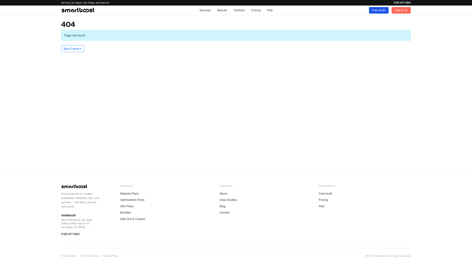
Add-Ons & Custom (132, 219)
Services (205, 10)
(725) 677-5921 (402, 2)
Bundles (125, 212)
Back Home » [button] (73, 48)
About (223, 193)
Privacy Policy (69, 255)
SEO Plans (127, 206)
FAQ (270, 10)
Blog (222, 206)
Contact (225, 212)
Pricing (256, 10)
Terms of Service (89, 255)
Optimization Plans (132, 200)
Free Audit (379, 10)
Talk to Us (401, 10)
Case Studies (228, 200)
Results (222, 10)
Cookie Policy (110, 255)
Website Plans (129, 193)
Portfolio (239, 10)
